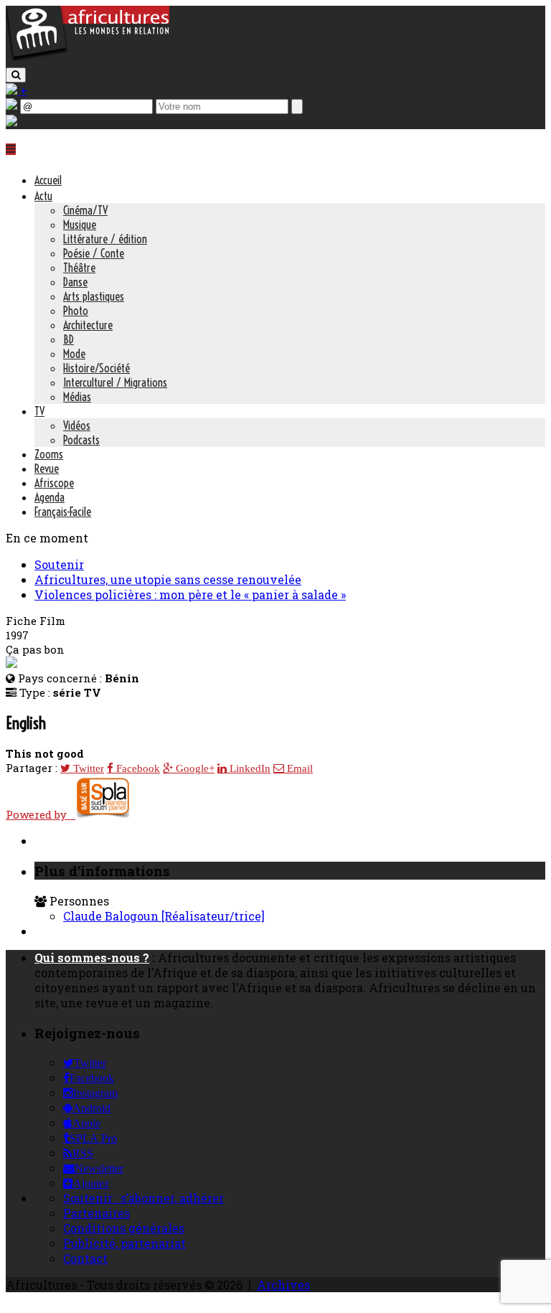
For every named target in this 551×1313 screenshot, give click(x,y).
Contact (85, 1258)
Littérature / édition (105, 239)
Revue (46, 468)
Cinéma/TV (85, 210)
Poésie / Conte (93, 253)
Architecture (88, 325)
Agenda (49, 497)
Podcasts (81, 440)
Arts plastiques (93, 296)
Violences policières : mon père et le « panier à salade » (190, 594)
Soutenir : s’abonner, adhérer (143, 1197)
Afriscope (54, 483)
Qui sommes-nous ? (91, 957)
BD (68, 339)
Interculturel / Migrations (115, 382)
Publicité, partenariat (124, 1243)
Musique (79, 224)
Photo (75, 310)
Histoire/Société (96, 368)
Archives (283, 1284)
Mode (74, 354)
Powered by (40, 814)
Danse (75, 282)
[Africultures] (87, 58)
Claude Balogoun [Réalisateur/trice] (164, 915)
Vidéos (76, 425)
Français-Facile (62, 511)
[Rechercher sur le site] (16, 75)
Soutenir (59, 564)
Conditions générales (123, 1228)
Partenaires (96, 1212)
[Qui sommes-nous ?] (11, 121)
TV (39, 411)
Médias (77, 397)
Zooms (48, 454)
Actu (43, 196)
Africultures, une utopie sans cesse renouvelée (167, 579)
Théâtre (79, 267)
